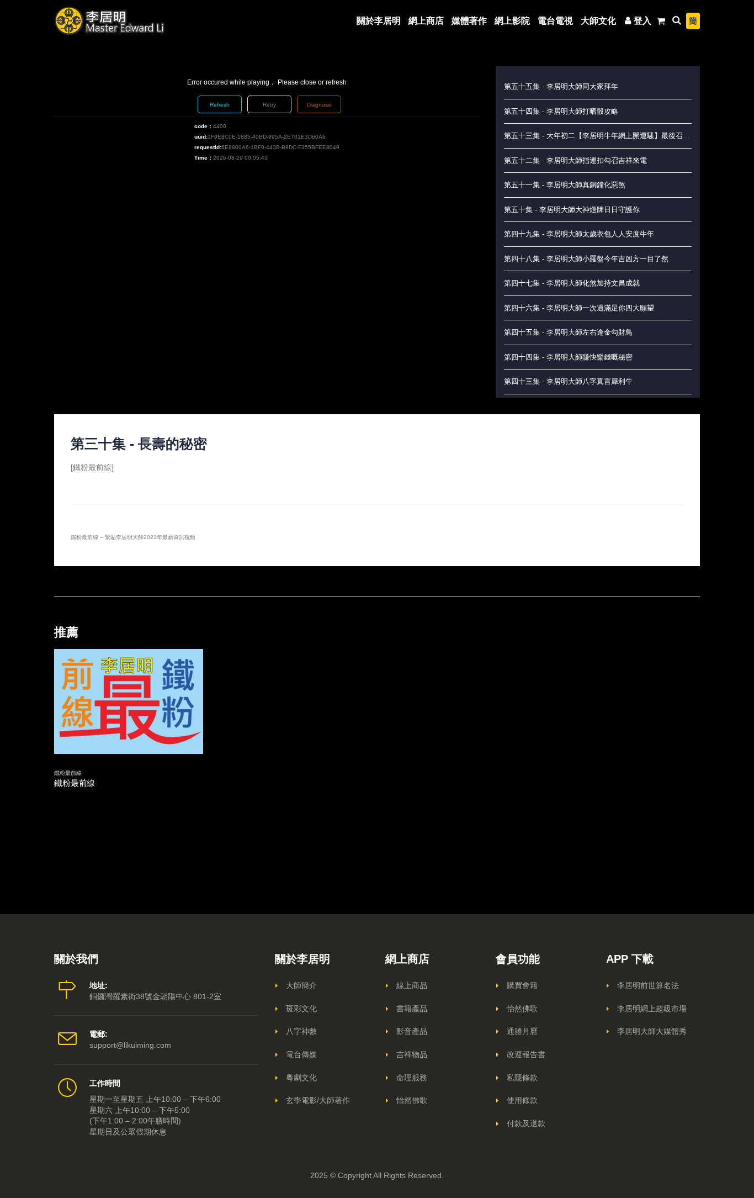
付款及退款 (526, 1123)
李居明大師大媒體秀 (652, 1031)
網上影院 (512, 20)
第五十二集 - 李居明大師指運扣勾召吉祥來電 (575, 160)
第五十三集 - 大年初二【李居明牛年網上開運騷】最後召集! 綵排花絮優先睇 (624, 135)
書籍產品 (411, 1008)
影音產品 (411, 1031)
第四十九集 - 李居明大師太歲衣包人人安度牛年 (579, 234)
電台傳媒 (301, 1054)
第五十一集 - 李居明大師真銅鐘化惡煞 (564, 185)
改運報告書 (526, 1054)
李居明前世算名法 (648, 985)
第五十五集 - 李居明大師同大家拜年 (561, 86)
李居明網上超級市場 (652, 1008)
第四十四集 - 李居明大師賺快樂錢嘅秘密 (568, 357)
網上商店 (426, 20)
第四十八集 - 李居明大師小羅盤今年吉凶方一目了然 (586, 259)
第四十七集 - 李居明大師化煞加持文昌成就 (572, 283)
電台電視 (555, 20)
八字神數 (301, 1031)
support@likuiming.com (130, 1045)
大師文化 (598, 20)
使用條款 (522, 1100)
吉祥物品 (411, 1054)
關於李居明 (379, 20)
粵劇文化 (301, 1077)
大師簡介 (301, 985)
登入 (642, 20)
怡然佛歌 (411, 1100)
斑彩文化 (301, 1008)
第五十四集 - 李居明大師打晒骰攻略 (561, 111)
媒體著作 (469, 20)
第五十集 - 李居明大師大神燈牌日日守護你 (572, 209)
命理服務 (411, 1077)
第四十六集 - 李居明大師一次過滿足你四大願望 (579, 308)
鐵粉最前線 (68, 773)
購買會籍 (522, 985)
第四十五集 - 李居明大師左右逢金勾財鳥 (568, 332)
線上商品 (411, 985)
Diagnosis (319, 105)
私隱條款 (522, 1077)
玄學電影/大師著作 (318, 1100)
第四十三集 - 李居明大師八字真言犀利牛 (568, 381)
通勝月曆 (522, 1031)
